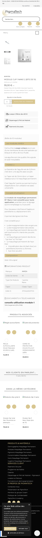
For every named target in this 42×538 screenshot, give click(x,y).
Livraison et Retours (15, 478)
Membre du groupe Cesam (17, 492)
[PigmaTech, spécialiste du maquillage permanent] (12, 13)
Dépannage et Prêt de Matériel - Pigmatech (24, 475)
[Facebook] (9, 502)
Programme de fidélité (16, 469)
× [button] (29, 504)
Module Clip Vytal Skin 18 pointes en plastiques (9, 420)
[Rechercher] (37, 19)
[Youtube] (18, 502)
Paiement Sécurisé (14, 467)
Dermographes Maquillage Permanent (22, 447)
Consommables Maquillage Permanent (22, 455)
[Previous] (6, 340)
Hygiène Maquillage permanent (19, 461)
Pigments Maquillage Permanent (20, 452)
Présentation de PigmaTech (18, 490)
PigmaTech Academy (15, 498)
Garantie (11, 472)
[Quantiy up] (11, 100)
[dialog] (16, 519)
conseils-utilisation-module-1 (19, 302)
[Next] (35, 340)
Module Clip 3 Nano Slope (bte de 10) (28, 420)
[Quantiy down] (11, 103)
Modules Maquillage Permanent (19, 449)
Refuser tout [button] (23, 529)
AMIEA (7, 76)
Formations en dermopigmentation (20, 481)
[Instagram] (13, 502)
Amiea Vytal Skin (8, 424)
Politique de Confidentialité (17, 495)
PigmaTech (25, 354)
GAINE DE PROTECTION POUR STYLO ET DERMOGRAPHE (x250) (28, 348)
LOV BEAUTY (7, 352)
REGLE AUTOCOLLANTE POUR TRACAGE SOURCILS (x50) (9, 347)
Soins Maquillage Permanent (18, 458)
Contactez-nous (13, 487)
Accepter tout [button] (10, 529)
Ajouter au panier (23, 102)
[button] (12, 97)
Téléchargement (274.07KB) (14, 305)
